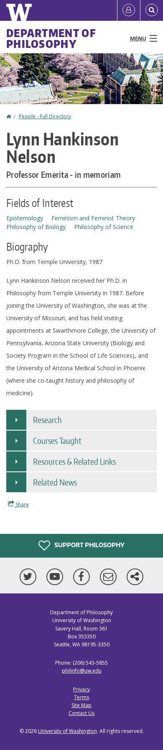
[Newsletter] (110, 576)
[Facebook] (83, 576)
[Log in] (128, 10)
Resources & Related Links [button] (74, 461)
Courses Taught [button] (57, 440)
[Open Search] (151, 10)
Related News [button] (55, 482)
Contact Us (81, 713)
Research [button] (47, 419)
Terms (81, 697)
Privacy (81, 689)
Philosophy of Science (103, 227)
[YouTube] (56, 576)
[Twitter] (30, 576)
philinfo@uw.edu (82, 670)
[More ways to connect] (135, 576)
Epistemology (24, 218)
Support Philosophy (89, 544)
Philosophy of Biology (36, 227)
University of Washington (67, 731)
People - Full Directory (45, 116)
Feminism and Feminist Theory (93, 218)
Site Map (81, 705)
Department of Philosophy (51, 38)
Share (21, 504)
